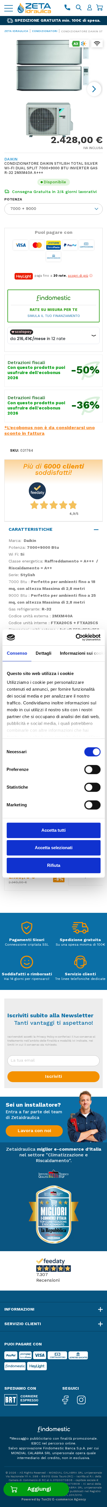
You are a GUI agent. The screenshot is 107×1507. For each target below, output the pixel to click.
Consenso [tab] (17, 653)
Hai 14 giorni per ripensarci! (26, 978)
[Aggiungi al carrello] (36, 1489)
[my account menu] (89, 8)
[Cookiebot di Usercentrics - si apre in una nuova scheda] (76, 637)
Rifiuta (53, 865)
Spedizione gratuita (80, 940)
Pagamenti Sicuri (26, 940)
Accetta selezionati (53, 847)
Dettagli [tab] (43, 653)
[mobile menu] (8, 8)
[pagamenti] (26, 929)
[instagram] (85, 1400)
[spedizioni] (80, 929)
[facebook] (69, 1400)
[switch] (92, 769)
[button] (94, 89)
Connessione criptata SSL (27, 944)
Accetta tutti (53, 830)
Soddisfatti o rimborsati (27, 974)
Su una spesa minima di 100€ (80, 944)
